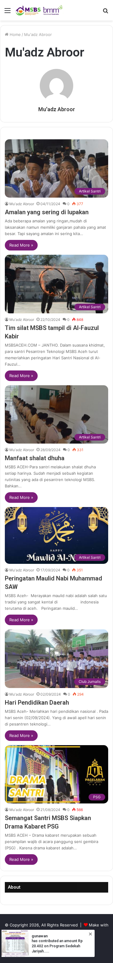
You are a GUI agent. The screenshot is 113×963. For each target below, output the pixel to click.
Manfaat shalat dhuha (34, 458)
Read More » (21, 245)
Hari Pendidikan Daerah (37, 702)
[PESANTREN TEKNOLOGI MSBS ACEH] (39, 10)
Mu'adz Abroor (56, 109)
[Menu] (8, 12)
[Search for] (105, 12)
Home (14, 34)
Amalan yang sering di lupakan (47, 212)
